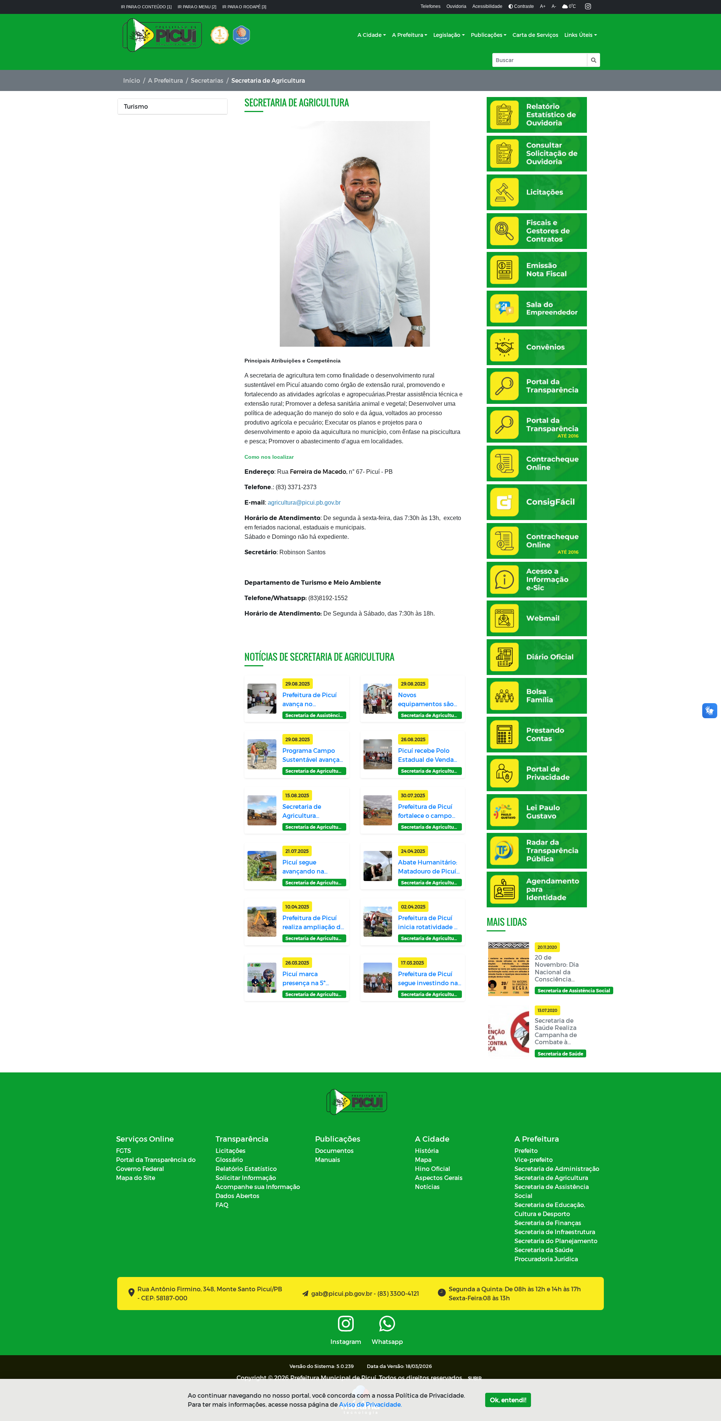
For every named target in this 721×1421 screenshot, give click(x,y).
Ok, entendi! (508, 1399)
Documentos (334, 1150)
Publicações (486, 35)
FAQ (222, 1204)
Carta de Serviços (535, 35)
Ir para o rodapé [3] (244, 7)
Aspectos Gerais (439, 1177)
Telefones (430, 6)
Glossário (229, 1159)
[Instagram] (588, 7)
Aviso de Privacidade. (370, 1404)
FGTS (123, 1150)
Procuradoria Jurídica (546, 1258)
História (427, 1150)
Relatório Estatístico (246, 1168)
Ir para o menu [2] (197, 7)
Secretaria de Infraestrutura (554, 1231)
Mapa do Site (135, 1177)
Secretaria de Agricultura (551, 1177)
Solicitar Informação (246, 1177)
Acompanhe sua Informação (258, 1186)
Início (131, 80)
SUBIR (475, 1378)
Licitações (231, 1150)
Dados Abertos (237, 1195)
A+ (543, 6)
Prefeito (526, 1150)
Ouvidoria (456, 6)
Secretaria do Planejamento (555, 1240)
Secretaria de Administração (556, 1168)
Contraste (523, 6)
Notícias (427, 1186)
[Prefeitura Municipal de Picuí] (162, 35)
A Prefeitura (407, 35)
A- (554, 6)
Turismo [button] (136, 106)
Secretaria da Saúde (543, 1249)
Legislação (446, 35)
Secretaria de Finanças (547, 1222)
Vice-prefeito (533, 1159)
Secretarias (207, 80)
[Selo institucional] (219, 35)
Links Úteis (578, 35)
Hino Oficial (432, 1168)
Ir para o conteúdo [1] (146, 7)
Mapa (423, 1159)
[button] (593, 60)
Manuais (327, 1159)
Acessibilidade (487, 6)
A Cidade (369, 35)
